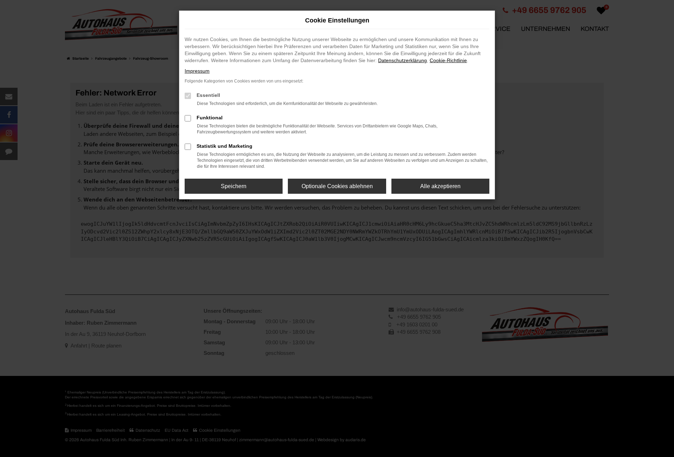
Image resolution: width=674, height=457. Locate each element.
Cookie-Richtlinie (448, 60)
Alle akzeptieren (440, 186)
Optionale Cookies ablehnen (337, 186)
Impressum (197, 71)
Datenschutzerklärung (402, 60)
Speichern (233, 186)
